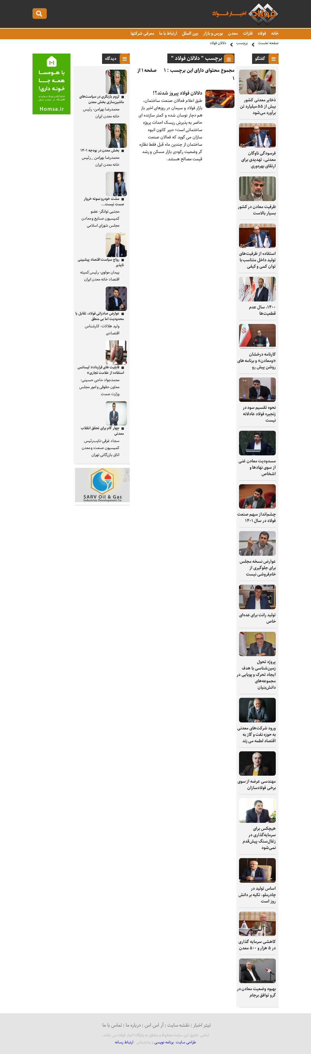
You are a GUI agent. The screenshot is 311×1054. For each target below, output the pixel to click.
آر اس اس (154, 1025)
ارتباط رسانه (124, 1042)
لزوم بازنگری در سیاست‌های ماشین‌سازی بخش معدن (101, 99)
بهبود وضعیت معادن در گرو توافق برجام (256, 992)
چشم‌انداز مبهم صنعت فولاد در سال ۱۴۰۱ (256, 517)
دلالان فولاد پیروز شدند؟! (177, 93)
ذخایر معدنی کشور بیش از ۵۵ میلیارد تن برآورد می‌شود (258, 106)
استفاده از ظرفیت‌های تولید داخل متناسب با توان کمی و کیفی (257, 260)
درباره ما (133, 1025)
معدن (232, 33)
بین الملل (189, 33)
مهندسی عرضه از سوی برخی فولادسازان (257, 784)
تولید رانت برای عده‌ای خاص (257, 618)
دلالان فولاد (218, 43)
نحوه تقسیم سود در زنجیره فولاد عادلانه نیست (259, 414)
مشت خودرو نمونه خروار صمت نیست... (104, 201)
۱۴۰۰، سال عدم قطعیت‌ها (262, 310)
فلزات (247, 33)
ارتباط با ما (167, 33)
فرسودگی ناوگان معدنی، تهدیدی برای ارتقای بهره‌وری (258, 160)
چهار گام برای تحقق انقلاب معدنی (102, 431)
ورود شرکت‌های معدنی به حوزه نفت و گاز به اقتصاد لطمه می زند (256, 735)
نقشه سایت (178, 1025)
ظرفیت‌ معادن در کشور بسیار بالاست (257, 210)
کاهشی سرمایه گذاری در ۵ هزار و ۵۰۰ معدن (257, 945)
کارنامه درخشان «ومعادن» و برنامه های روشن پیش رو (256, 361)
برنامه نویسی (164, 1042)
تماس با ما (112, 1025)
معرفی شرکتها (142, 33)
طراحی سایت (186, 1042)
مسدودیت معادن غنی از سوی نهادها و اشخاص (257, 467)
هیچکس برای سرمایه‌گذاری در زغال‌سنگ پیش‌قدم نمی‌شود (259, 838)
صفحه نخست (268, 43)
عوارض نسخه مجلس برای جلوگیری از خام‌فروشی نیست (258, 568)
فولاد (261, 33)
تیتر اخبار (202, 1025)
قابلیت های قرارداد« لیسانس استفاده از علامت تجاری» (100, 370)
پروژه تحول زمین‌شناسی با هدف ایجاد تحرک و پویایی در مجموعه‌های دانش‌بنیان (256, 674)
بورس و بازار (212, 33)
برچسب (242, 43)
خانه (274, 33)
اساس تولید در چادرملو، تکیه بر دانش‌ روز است (257, 895)
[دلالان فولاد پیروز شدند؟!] (219, 107)
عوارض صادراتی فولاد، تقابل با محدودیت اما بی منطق (99, 316)
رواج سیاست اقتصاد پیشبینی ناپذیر (101, 262)
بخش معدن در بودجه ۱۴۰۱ (99, 150)
